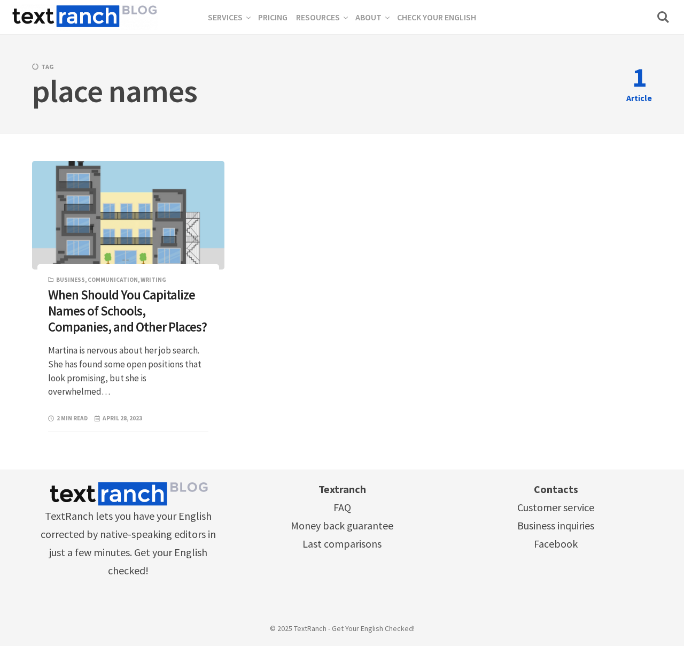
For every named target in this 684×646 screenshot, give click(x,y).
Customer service (555, 507)
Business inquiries (555, 525)
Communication (113, 279)
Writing (153, 279)
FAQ (342, 507)
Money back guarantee (342, 525)
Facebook (556, 543)
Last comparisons (342, 543)
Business (70, 279)
